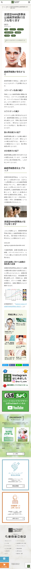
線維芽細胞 (18, 32)
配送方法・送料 (20, 553)
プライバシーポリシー (21, 545)
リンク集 (7, 543)
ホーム (3, 6)
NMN (7, 29)
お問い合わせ (15, 518)
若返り (14, 35)
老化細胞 (7, 35)
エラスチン (13, 29)
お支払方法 (7, 550)
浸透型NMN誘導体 (9, 32)
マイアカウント (8, 545)
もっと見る (15, 453)
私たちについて (8, 540)
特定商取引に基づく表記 (21, 543)
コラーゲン (21, 29)
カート (6, 553)
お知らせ (8, 6)
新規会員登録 (15, 486)
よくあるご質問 (8, 548)
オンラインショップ (20, 540)
